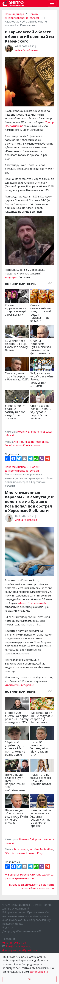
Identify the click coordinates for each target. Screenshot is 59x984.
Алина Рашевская (26, 520)
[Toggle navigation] (52, 3)
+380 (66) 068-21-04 (14, 942)
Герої (8, 445)
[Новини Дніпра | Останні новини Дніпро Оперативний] (13, 3)
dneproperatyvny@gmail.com (19, 950)
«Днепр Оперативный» (32, 603)
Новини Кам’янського (26, 445)
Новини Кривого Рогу (29, 853)
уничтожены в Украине (19, 685)
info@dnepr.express (18, 946)
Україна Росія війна (36, 441)
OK (29, 979)
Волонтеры (21, 849)
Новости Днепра (15, 467)
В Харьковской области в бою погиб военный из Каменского (31, 886)
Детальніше (37, 971)
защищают (12, 277)
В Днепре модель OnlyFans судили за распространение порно (29, 876)
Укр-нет (18, 441)
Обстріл (9, 853)
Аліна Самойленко (26, 50)
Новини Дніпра (15, 14)
